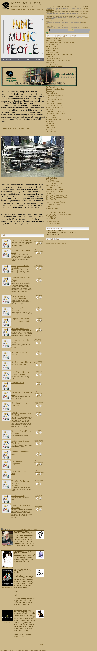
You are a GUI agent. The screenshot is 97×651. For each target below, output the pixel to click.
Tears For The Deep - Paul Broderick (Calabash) (20, 483)
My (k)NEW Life (51, 218)
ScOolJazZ (84, 20)
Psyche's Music (51, 216)
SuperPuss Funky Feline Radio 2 (57, 197)
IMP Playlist (50, 121)
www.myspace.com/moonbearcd (56, 243)
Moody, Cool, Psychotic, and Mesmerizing (60, 42)
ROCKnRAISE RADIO (53, 205)
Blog (17, 59)
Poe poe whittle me (52, 48)
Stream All (40, 9)
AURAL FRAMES (52, 65)
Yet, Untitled (50, 125)
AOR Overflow (51, 117)
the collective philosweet (54, 107)
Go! (47, 33)
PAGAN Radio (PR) (52, 46)
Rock (39, 328)
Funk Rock (39, 295)
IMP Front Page (16, 9)
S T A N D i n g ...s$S (53, 224)
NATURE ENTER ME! (53, 40)
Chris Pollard (7, 545)
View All (36, 529)
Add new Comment (27, 529)
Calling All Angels (52, 97)
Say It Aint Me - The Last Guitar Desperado (21, 363)
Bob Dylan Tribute (52, 186)
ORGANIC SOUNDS (53, 182)
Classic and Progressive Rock (39, 362)
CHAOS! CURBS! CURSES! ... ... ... (58, 212)
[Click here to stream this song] (37, 244)
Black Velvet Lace (7, 567)
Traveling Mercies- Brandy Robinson (19, 297)
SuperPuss (19, 636)
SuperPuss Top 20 (52, 199)
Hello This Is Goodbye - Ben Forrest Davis (21, 373)
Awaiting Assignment (53, 59)
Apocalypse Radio (52, 52)
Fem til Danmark (82, 13)
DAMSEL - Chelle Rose (21, 240)
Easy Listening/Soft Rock (38, 506)
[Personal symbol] (40, 538)
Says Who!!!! (50, 63)
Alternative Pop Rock (39, 372)
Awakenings (78, 16)
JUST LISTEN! (51, 50)
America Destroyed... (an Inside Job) (58, 214)
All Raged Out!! (51, 127)
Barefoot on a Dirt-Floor (54, 38)
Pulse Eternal (7, 622)
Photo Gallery (6, 59)
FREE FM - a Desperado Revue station (59, 54)
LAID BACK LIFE (51, 178)
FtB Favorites (50, 115)
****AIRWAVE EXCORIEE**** (56, 105)
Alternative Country (39, 278)
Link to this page (29, 9)
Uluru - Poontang (18, 496)
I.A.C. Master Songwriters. (55, 103)
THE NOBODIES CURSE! (54, 189)
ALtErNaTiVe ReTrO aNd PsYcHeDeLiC (59, 119)
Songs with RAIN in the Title (55, 111)
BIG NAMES (50, 101)
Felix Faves (50, 180)
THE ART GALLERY (53, 193)
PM (28, 59)
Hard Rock (39, 318)
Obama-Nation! (51, 206)
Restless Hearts (51, 93)
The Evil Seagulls (7, 587)
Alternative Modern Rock (38, 392)
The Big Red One (52, 109)
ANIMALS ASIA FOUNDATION (15, 128)
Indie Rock (39, 412)
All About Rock (51, 132)
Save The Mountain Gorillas (55, 113)
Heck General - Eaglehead (17, 462)
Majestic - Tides (17, 383)
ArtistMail (39, 59)
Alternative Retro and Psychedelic (38, 403)
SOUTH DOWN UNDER (54, 184)
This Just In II (50, 91)
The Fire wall (50, 87)
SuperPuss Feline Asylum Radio (57, 201)
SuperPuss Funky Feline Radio (56, 195)
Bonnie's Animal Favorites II (55, 89)
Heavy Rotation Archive (54, 99)
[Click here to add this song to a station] (40, 244)
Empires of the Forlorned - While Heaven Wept (21, 320)
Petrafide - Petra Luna (20, 329)
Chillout (39, 382)
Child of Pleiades (52, 57)
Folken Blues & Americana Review (58, 61)
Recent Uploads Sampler (54, 95)
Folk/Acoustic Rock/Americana (38, 240)
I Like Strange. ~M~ (52, 44)
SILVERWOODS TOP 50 (54, 191)
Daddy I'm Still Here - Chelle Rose (20, 267)
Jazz (39, 307)
